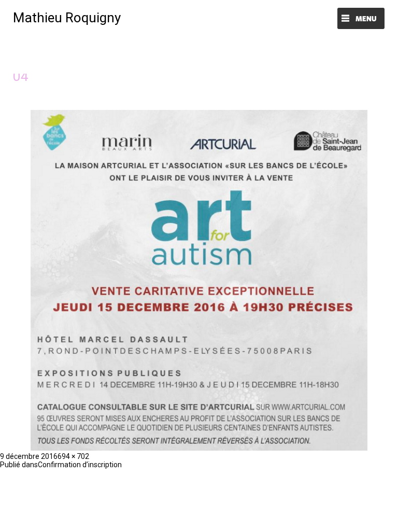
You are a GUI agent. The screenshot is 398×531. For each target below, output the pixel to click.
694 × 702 (73, 456)
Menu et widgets (361, 19)
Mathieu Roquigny (67, 17)
